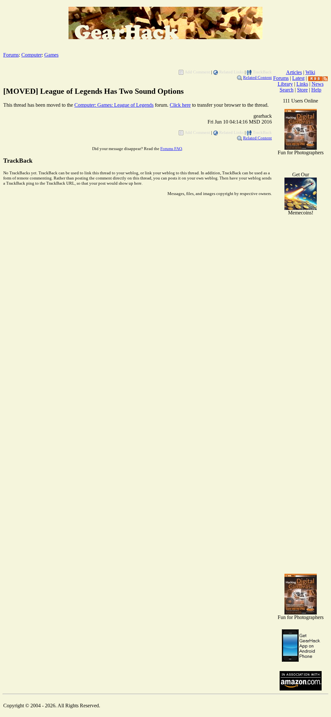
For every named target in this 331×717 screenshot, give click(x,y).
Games (51, 55)
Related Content (257, 77)
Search (287, 89)
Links (302, 84)
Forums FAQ (171, 148)
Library (285, 84)
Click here (180, 105)
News (318, 84)
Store (302, 89)
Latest (298, 78)
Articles (294, 72)
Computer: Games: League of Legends (114, 105)
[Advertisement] (300, 466)
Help (316, 89)
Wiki (310, 72)
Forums (11, 55)
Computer (31, 55)
